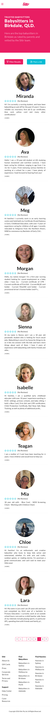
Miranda (25, 96)
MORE (7, 118)
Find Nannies (40, 657)
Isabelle (25, 387)
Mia (25, 494)
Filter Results (15, 62)
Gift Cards (6, 664)
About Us (5, 660)
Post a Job (37, 62)
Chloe (25, 542)
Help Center (7, 691)
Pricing (5, 695)
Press (4, 668)
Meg (25, 210)
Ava (25, 152)
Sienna (25, 326)
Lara (25, 600)
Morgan (25, 268)
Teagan (25, 446)
